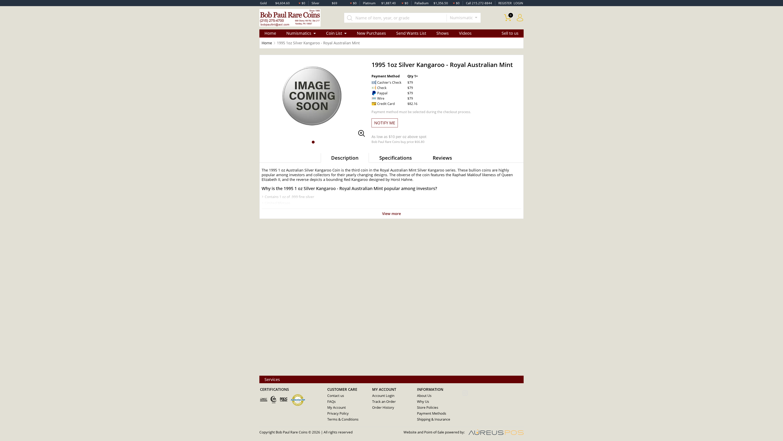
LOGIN (518, 3)
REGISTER (505, 3)
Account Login (383, 395)
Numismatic (462, 17)
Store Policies (427, 407)
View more (391, 213)
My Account (336, 407)
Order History (383, 407)
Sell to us (510, 33)
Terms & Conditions (342, 419)
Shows (442, 33)
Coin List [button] (334, 33)
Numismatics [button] (298, 33)
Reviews (442, 157)
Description (344, 157)
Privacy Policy (338, 413)
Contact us (335, 395)
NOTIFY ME (384, 123)
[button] (313, 142)
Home (270, 33)
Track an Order (384, 401)
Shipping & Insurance (433, 419)
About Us (424, 395)
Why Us (423, 401)
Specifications (395, 157)
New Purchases (371, 33)
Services (272, 379)
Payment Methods (431, 413)
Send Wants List (411, 33)
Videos (465, 33)
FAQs (331, 401)
